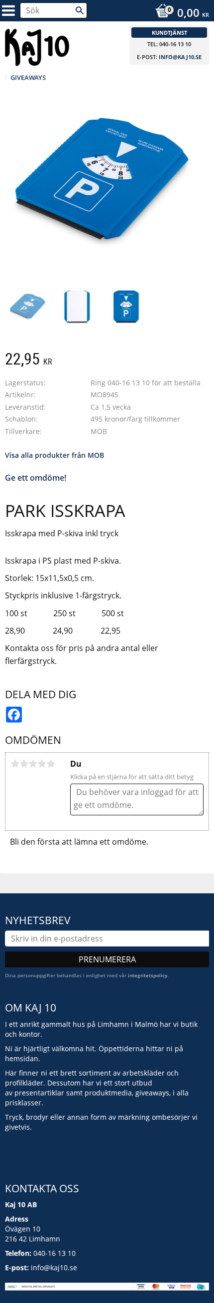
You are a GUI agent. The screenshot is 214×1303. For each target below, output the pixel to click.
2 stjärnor (23, 763)
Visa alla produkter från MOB (54, 455)
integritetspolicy (147, 975)
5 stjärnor (50, 763)
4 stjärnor (41, 763)
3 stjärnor (32, 763)
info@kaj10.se (180, 57)
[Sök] (79, 10)
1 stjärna (14, 763)
